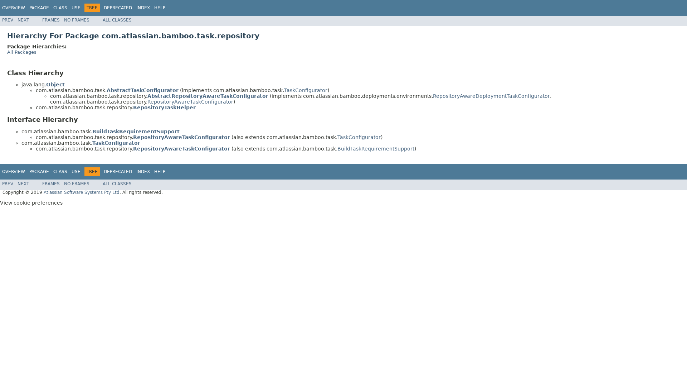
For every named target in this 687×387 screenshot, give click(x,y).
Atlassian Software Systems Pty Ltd (82, 192)
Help (159, 7)
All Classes (117, 20)
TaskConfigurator (305, 90)
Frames (51, 20)
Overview (13, 7)
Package (39, 7)
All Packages (21, 52)
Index (143, 7)
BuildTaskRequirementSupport (375, 149)
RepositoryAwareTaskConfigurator (190, 102)
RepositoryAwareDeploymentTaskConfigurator (491, 96)
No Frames (76, 20)
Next (23, 20)
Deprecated (118, 7)
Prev (7, 20)
